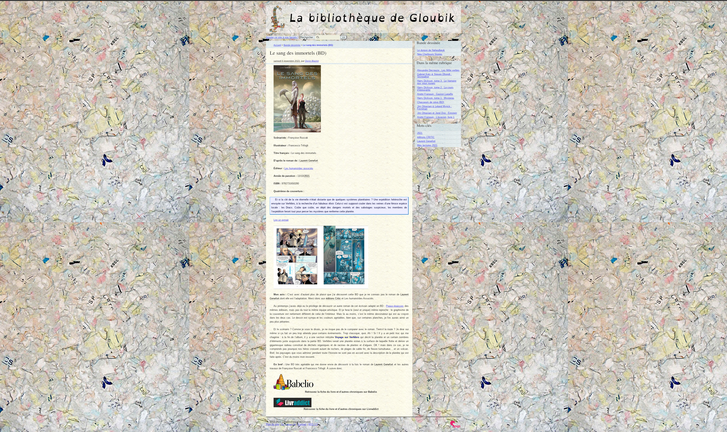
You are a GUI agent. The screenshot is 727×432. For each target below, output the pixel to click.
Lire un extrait (281, 220)
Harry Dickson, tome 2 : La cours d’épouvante (435, 88)
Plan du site (272, 424)
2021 (419, 133)
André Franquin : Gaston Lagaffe (435, 94)
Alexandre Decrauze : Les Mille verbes (438, 70)
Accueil (277, 45)
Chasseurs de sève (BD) (430, 102)
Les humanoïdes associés (298, 168)
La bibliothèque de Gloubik (403, 15)
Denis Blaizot (312, 61)
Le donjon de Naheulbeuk (431, 50)
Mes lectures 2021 (427, 145)
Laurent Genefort (426, 141)
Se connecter (288, 424)
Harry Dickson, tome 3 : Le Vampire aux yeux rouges (436, 82)
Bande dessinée (292, 45)
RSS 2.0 (313, 424)
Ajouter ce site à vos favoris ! (282, 37)
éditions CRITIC (425, 137)
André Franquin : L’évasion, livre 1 (435, 117)
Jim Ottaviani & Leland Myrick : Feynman (434, 107)
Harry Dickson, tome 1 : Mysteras (435, 98)
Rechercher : (307, 37)
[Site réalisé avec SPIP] (455, 427)
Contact (302, 424)
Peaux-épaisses (395, 306)
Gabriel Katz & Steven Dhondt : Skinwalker (434, 75)
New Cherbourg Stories (429, 54)
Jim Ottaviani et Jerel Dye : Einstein (437, 113)
